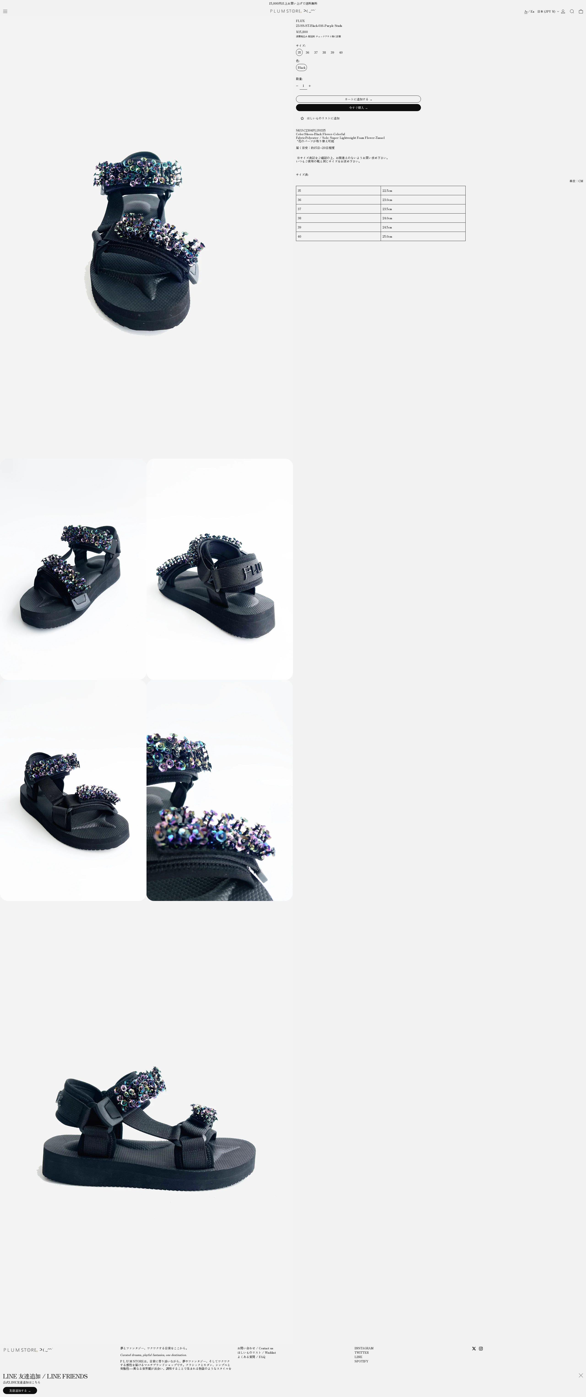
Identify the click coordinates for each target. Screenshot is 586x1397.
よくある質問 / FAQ (251, 1357)
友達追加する (18, 1390)
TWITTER (362, 1352)
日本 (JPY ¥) (546, 11)
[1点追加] (309, 86)
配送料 (311, 36)
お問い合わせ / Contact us (255, 1348)
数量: (299, 79)
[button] (572, 11)
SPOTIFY (361, 1361)
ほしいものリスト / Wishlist (256, 1352)
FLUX (300, 21)
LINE (358, 1357)
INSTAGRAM (364, 1348)
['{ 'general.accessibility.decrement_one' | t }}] (297, 86)
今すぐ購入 (356, 108)
